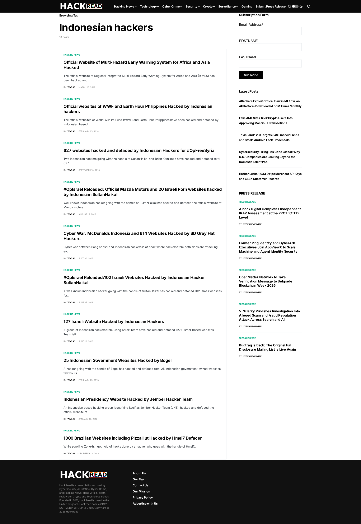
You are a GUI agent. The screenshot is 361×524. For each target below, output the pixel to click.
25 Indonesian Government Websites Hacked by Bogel (118, 360)
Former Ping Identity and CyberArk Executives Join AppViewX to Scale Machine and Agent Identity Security (268, 247)
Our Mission (141, 491)
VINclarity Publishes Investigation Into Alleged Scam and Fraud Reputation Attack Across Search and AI (269, 315)
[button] (295, 6)
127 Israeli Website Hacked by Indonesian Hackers (114, 321)
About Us (139, 473)
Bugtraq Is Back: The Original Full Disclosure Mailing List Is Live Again (267, 347)
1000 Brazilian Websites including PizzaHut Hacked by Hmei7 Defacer (133, 438)
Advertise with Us (145, 503)
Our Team (139, 479)
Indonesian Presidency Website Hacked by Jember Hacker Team (128, 399)
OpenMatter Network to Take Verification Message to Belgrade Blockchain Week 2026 (265, 281)
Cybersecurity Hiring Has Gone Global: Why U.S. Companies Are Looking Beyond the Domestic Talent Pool (269, 157)
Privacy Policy (143, 497)
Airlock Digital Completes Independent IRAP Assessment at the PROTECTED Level (270, 213)
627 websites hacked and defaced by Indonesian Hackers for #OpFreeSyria (139, 150)
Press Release (247, 202)
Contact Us (140, 485)
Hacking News (72, 54)
